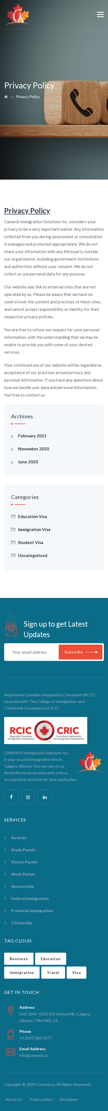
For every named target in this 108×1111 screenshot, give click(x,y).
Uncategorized (32, 555)
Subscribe (74, 652)
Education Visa (32, 516)
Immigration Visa (34, 529)
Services (18, 837)
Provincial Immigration (32, 910)
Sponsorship (22, 886)
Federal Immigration (30, 898)
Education (51, 959)
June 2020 (28, 461)
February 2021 (32, 435)
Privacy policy (41, 1099)
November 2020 (33, 448)
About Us (14, 1099)
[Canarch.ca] (18, 14)
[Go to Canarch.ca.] (6, 96)
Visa (76, 972)
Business (19, 959)
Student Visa (30, 542)
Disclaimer (69, 1099)
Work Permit (23, 874)
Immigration (22, 972)
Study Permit (23, 849)
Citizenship (21, 922)
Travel (53, 972)
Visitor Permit (24, 862)
